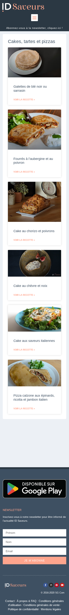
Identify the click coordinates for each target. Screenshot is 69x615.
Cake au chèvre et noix (30, 286)
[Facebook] (45, 585)
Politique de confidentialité (23, 609)
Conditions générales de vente (41, 605)
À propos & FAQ (26, 601)
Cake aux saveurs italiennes (34, 341)
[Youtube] (62, 585)
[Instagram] (51, 585)
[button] (34, 17)
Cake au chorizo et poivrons (33, 231)
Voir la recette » (24, 99)
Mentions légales (51, 609)
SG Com (59, 592)
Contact (10, 601)
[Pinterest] (56, 585)
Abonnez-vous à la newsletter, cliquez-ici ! (34, 27)
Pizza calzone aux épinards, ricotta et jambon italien (34, 397)
